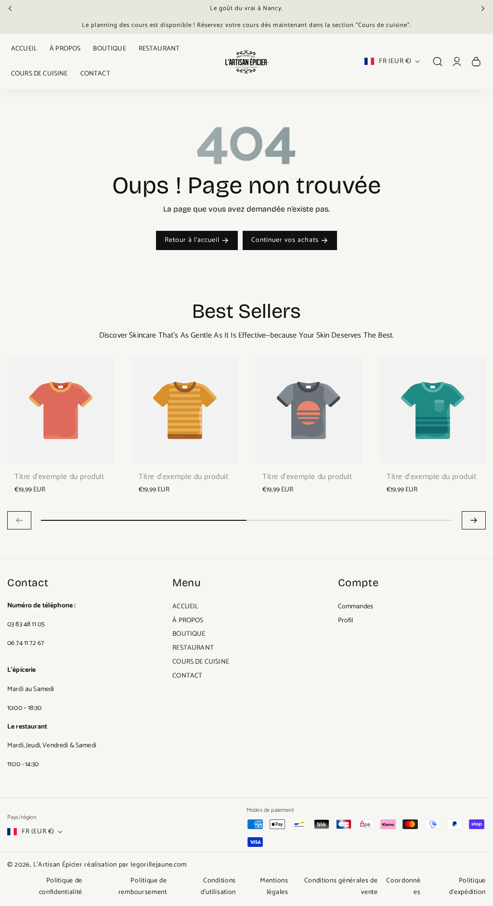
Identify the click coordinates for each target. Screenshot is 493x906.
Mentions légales (274, 886)
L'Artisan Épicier (58, 864)
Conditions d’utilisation (218, 886)
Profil (345, 620)
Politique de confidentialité (61, 886)
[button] (13, 8)
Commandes (355, 606)
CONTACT (187, 675)
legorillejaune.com (158, 864)
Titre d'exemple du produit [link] (59, 477)
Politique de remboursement (142, 886)
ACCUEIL (185, 606)
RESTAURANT (193, 648)
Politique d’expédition (467, 886)
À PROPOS (187, 620)
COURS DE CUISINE (200, 661)
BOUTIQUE (188, 634)
